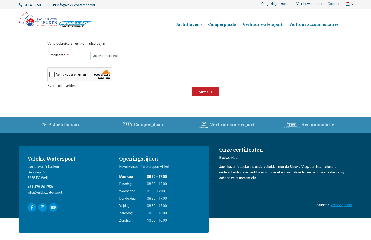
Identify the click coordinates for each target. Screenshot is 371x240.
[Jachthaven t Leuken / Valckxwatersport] (56, 20)
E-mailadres (56, 55)
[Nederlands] (348, 4)
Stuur (204, 92)
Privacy (83, 225)
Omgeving (269, 4)
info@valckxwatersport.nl (76, 5)
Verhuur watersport (263, 24)
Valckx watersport (310, 4)
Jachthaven (188, 24)
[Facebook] (31, 207)
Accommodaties (318, 124)
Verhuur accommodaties (314, 24)
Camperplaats (222, 24)
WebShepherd (341, 205)
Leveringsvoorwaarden (58, 225)
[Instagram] (42, 207)
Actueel (286, 4)
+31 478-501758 (36, 5)
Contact (333, 4)
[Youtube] (53, 207)
